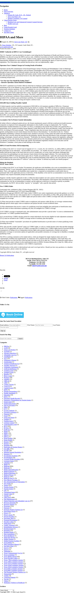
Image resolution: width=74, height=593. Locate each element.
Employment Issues (10, 403)
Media (6, 464)
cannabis (6, 379)
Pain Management (9, 499)
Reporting (7, 530)
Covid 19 (7, 386)
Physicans (7, 506)
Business (6, 377)
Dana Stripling (6, 45)
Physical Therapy (9, 504)
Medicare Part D (9, 478)
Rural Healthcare (9, 536)
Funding (6, 419)
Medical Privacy (9, 475)
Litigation (7, 463)
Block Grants (8, 376)
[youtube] (19, 310)
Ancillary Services (9, 365)
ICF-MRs (7, 449)
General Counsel (9, 423)
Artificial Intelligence (10, 369)
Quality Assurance (9, 525)
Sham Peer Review (10, 537)
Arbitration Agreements (11, 367)
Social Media (8, 542)
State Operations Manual (11, 544)
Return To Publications (7, 255)
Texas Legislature (9, 555)
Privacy (6, 513)
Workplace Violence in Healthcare (14, 582)
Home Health (8, 438)
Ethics (6, 407)
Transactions (7, 574)
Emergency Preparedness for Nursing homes (17, 400)
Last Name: (56, 325)
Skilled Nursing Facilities (11, 541)
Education (7, 395)
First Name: (31, 325)
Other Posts (7, 497)
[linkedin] (14, 310)
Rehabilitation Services (11, 527)
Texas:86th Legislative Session (13, 570)
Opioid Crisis (8, 494)
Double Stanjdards (9, 393)
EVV (5, 409)
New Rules (7, 483)
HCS (5, 426)
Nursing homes (8, 489)
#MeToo (6, 346)
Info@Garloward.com (39, 265)
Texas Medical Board (10, 556)
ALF (5, 358)
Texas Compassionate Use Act (13, 553)
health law (7, 430)
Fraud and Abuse (9, 417)
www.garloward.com (6, 47)
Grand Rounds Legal (10, 424)
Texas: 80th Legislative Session (13, 562)
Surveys (6, 548)
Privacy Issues (8, 515)
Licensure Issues (9, 461)
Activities (7, 351)
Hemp (6, 431)
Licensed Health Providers (12, 459)
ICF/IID (6, 450)
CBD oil (6, 381)
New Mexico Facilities (11, 480)
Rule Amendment (9, 534)
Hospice (6, 442)
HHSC (6, 433)
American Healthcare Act (11, 363)
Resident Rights (8, 532)
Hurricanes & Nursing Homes (13, 447)
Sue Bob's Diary (9, 546)
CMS (5, 383)
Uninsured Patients (9, 577)
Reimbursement (8, 529)
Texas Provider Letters (11, 558)
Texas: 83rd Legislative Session (13, 567)
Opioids (6, 496)
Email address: (4, 325)
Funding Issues (8, 421)
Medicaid (7, 466)
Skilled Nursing (8, 539)
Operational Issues (9, 492)
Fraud (5, 416)
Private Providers (9, 516)
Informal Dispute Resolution (12, 452)
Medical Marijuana (9, 473)
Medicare (7, 476)
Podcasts (6, 508)
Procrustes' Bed (8, 518)
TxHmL (6, 575)
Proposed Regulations (10, 520)
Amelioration (8, 362)
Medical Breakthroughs (11, 469)
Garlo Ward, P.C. (5, 2)
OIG (5, 490)
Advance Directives (10, 353)
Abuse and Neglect (10, 350)
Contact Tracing (9, 384)
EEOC (6, 396)
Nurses (6, 485)
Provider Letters (9, 522)
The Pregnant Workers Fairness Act (14, 572)
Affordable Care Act (10, 355)
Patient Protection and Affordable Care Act (17, 501)
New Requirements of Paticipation (14, 482)
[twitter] (10, 310)
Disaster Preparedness (10, 391)
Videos (6, 581)
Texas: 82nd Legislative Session (13, 565)
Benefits (6, 374)
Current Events (8, 388)
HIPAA (6, 435)
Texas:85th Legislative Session (13, 569)
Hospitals (7, 445)
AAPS (6, 348)
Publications (14, 297)
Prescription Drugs (9, 511)
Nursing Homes (8, 487)
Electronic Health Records (12, 398)
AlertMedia (7, 357)
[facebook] (5, 310)
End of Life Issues (9, 405)
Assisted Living (8, 370)
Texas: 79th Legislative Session (13, 560)
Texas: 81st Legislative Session (13, 563)
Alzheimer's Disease (10, 360)
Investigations (8, 457)
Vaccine (6, 579)
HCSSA (6, 428)
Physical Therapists (10, 502)
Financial (6, 414)
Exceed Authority (9, 410)
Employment (8, 402)
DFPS (6, 390)
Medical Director (9, 471)
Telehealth (7, 551)
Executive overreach (10, 412)
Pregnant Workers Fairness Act (13, 509)
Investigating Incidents (11, 456)
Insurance (7, 454)
